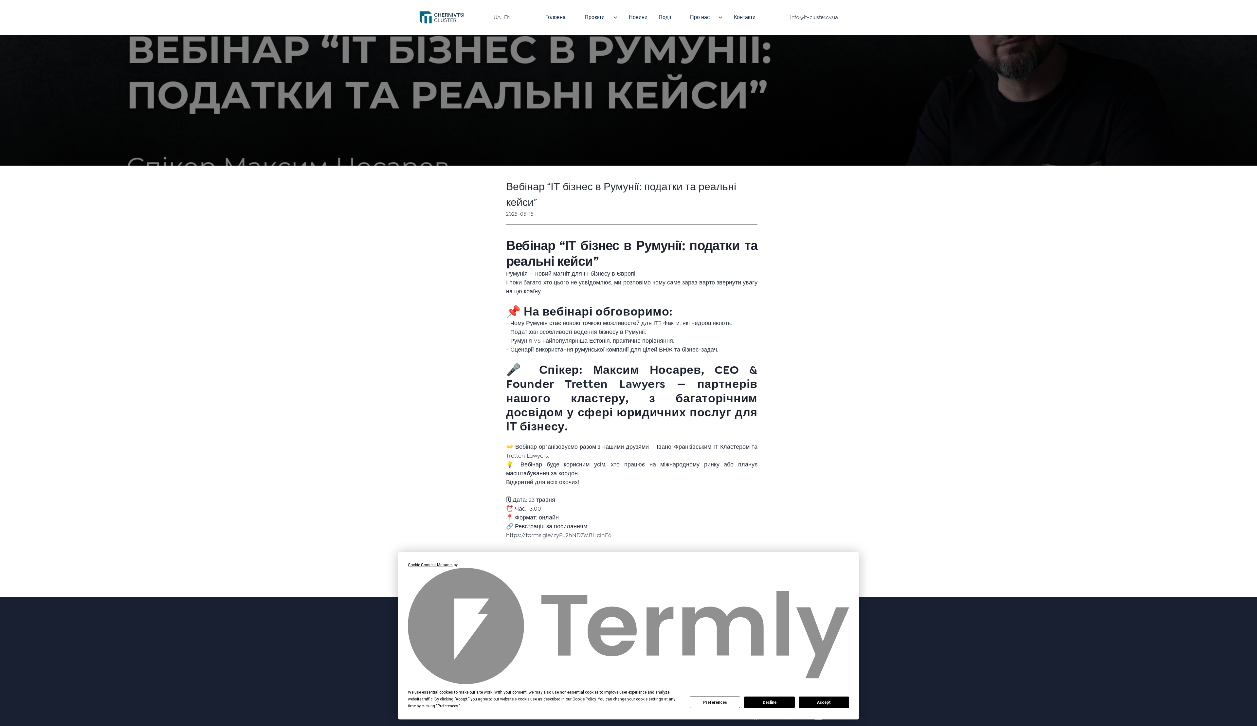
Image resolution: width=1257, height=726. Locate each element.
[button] (597, 17)
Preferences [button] (448, 706)
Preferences (715, 702)
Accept (824, 702)
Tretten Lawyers (615, 384)
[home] (442, 17)
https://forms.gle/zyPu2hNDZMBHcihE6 (558, 535)
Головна (555, 17)
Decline (769, 702)
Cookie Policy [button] (584, 699)
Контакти (745, 17)
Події (665, 17)
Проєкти (595, 17)
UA (497, 17)
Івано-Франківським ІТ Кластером (702, 447)
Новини (638, 17)
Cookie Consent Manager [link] (430, 565)
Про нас (700, 17)
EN (507, 17)
